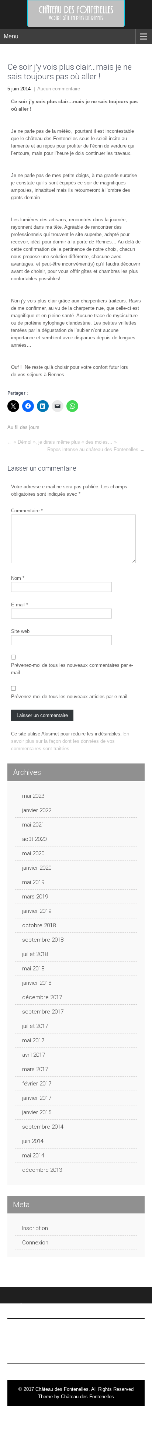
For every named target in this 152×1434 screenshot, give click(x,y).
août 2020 (34, 839)
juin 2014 (33, 1141)
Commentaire (27, 510)
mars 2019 (35, 896)
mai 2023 (33, 796)
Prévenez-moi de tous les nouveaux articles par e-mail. (70, 696)
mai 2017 (33, 1040)
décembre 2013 (42, 1170)
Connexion (35, 1242)
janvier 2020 (36, 868)
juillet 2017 (35, 1026)
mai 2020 (33, 853)
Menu (11, 36)
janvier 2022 (36, 810)
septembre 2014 (42, 1126)
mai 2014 (33, 1155)
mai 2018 (33, 968)
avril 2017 (33, 1055)
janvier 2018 (36, 983)
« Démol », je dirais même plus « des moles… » (62, 442)
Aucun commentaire (58, 88)
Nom (17, 578)
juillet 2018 (35, 954)
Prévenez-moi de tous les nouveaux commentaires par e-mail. (72, 668)
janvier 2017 (36, 1098)
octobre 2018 (39, 925)
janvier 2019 (36, 911)
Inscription (35, 1228)
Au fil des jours (23, 427)
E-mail (19, 604)
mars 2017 (35, 1069)
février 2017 (36, 1083)
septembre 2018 (42, 939)
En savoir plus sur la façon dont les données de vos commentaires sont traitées (70, 741)
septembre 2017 (42, 1011)
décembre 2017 (42, 997)
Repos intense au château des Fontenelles (96, 449)
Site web (20, 631)
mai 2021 (33, 824)
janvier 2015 (36, 1112)
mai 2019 (33, 882)
